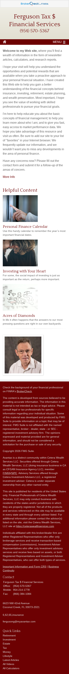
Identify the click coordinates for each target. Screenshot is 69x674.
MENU (57, 41)
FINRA (6, 473)
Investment (9, 639)
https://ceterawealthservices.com (35, 526)
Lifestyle (7, 655)
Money (7, 651)
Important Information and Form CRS (24, 566)
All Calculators (11, 668)
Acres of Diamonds (19, 316)
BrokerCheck (24, 391)
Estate (6, 643)
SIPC (14, 473)
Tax (5, 647)
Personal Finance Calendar (25, 227)
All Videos (8, 664)
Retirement (9, 635)
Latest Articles (11, 660)
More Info (9, 176)
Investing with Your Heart (24, 271)
